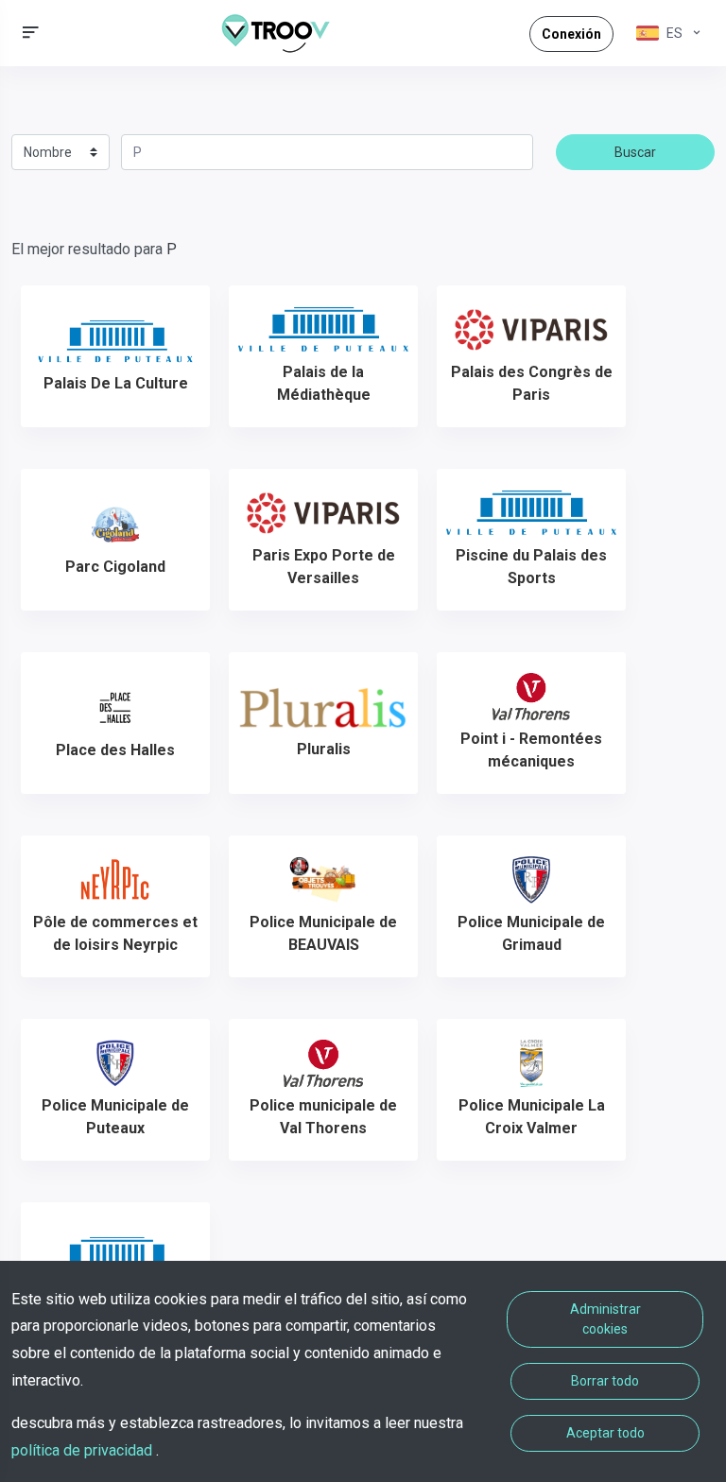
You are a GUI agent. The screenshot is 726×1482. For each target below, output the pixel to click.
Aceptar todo (605, 1432)
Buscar (635, 152)
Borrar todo (605, 1380)
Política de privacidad (83, 1450)
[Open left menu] (30, 32)
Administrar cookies (605, 1318)
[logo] (282, 33)
